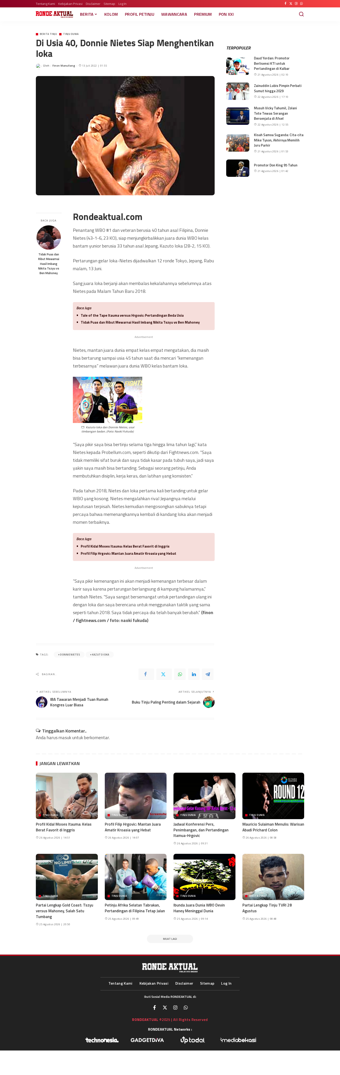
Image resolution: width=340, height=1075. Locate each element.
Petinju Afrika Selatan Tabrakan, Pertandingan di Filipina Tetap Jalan (135, 908)
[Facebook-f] (154, 1007)
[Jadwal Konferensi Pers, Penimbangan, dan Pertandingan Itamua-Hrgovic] (204, 796)
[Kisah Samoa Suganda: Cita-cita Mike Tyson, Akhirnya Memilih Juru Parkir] (237, 143)
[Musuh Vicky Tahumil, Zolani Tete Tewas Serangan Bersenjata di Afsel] (237, 116)
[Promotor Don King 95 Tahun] (237, 168)
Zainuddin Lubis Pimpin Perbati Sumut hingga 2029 (278, 88)
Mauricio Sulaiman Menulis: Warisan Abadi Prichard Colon (273, 827)
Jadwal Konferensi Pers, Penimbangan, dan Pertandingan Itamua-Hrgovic (201, 830)
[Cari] (301, 14)
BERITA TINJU (48, 34)
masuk (65, 737)
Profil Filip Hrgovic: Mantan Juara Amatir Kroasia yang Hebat (128, 553)
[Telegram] (207, 674)
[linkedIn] (194, 674)
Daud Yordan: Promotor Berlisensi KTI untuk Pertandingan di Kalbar (272, 63)
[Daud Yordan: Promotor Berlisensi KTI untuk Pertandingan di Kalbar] (237, 66)
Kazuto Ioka (100, 654)
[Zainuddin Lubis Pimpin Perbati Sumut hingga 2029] (237, 91)
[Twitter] (291, 3)
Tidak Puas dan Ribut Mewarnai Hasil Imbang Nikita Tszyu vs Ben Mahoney (48, 263)
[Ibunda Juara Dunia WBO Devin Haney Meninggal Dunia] (204, 877)
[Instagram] (296, 3)
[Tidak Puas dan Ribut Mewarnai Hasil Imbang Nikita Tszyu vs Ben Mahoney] (49, 237)
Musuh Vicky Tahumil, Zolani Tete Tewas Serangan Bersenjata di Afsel (275, 113)
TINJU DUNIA (71, 34)
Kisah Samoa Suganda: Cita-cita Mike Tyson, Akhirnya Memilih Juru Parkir (278, 140)
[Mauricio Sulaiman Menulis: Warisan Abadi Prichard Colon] (273, 796)
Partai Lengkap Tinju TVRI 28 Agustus (267, 908)
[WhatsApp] (301, 3)
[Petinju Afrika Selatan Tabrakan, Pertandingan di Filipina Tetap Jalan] (136, 877)
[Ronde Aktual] (54, 14)
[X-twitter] (165, 1007)
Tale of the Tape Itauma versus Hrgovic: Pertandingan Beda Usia (132, 315)
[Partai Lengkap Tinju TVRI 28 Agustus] (273, 877)
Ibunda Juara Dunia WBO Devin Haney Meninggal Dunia (199, 908)
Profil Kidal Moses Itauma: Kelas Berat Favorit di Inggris (125, 546)
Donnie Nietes (70, 654)
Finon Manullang (64, 65)
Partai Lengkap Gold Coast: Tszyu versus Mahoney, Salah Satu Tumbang (64, 910)
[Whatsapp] (185, 1007)
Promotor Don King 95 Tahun (275, 165)
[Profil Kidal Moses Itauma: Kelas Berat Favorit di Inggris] (67, 796)
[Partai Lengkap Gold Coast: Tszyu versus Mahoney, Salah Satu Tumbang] (67, 877)
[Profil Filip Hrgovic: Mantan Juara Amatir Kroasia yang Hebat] (136, 796)
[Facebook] (285, 3)
